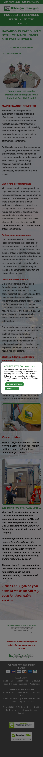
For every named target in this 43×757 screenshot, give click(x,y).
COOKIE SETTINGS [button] (14, 384)
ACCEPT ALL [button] (12, 388)
